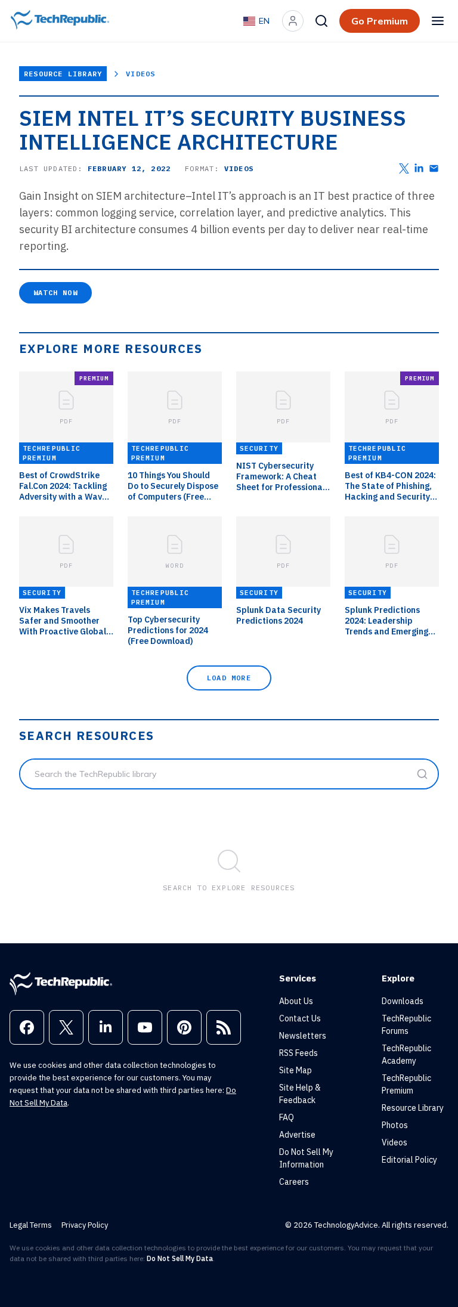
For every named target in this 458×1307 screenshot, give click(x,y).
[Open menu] (437, 21)
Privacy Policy (84, 1225)
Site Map (295, 1070)
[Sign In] (293, 21)
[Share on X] (404, 168)
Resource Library (63, 73)
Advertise (297, 1134)
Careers (294, 1181)
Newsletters (302, 1035)
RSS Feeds (298, 1053)
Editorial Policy (409, 1159)
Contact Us (300, 1018)
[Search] (321, 21)
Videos (140, 73)
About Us (296, 1001)
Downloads (402, 1001)
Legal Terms (31, 1225)
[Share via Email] (434, 168)
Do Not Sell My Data (180, 1258)
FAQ (286, 1117)
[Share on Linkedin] (419, 168)
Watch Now (55, 292)
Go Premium (379, 21)
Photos (395, 1125)
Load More (229, 677)
